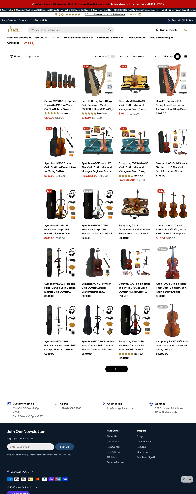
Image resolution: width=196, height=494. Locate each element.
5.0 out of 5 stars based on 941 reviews (105, 14)
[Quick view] (73, 69)
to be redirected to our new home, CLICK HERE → (138, 4)
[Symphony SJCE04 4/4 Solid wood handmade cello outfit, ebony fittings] (172, 320)
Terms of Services (45, 454)
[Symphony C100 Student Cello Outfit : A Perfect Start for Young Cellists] (60, 142)
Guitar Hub (40, 20)
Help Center (9, 20)
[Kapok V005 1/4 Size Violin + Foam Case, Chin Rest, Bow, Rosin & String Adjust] (172, 262)
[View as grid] (177, 56)
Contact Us (25, 20)
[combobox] (71, 30)
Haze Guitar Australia (27, 487)
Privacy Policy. (64, 454)
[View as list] (185, 56)
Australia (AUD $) (181, 20)
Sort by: (123, 56)
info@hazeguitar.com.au (120, 408)
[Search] (110, 30)
